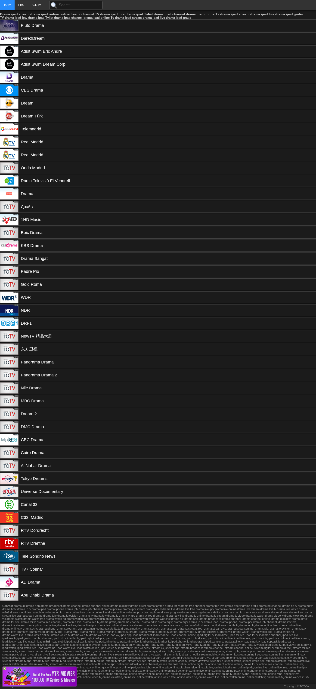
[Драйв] (9, 206)
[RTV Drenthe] (9, 543)
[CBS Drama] (9, 90)
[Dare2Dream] (9, 38)
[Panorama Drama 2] (9, 375)
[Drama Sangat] (9, 258)
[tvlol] (40, 685)
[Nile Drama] (9, 388)
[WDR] (9, 297)
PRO (21, 4)
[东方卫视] (9, 349)
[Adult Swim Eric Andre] (9, 51)
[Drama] (9, 77)
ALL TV (36, 4)
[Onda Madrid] (9, 168)
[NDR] (9, 310)
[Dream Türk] (9, 116)
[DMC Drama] (9, 427)
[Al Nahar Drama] (9, 465)
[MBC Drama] (9, 401)
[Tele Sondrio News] (9, 556)
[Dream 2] (9, 414)
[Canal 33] (9, 504)
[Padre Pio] (9, 271)
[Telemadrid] (9, 129)
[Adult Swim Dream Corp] (9, 64)
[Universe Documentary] (9, 491)
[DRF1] (9, 323)
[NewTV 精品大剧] (9, 336)
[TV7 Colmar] (9, 569)
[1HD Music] (9, 219)
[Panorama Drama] (9, 362)
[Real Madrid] (9, 142)
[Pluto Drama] (9, 25)
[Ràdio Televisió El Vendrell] (9, 181)
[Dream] (9, 103)
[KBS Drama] (9, 245)
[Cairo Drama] (9, 452)
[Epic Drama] (9, 232)
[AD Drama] (9, 582)
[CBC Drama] (9, 440)
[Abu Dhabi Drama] (9, 595)
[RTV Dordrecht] (9, 530)
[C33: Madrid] (9, 517)
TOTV (7, 4)
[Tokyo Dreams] (9, 478)
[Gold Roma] (9, 284)
